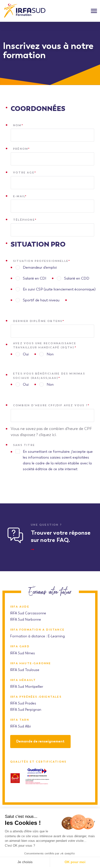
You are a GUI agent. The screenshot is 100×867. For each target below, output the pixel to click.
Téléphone (25, 219)
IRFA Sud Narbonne (25, 619)
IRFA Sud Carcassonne (28, 613)
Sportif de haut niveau (41, 300)
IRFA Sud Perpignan (25, 710)
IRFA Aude (19, 606)
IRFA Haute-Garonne (30, 663)
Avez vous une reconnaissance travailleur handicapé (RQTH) (44, 345)
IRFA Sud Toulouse (24, 670)
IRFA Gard (20, 646)
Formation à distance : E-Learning (37, 636)
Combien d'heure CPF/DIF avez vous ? (51, 405)
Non (50, 354)
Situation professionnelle (41, 261)
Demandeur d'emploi (40, 267)
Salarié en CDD (76, 278)
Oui (26, 354)
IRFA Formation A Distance (37, 629)
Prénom (21, 148)
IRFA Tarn (19, 719)
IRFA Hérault (23, 680)
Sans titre (24, 445)
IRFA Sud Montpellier (26, 687)
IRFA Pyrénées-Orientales (36, 696)
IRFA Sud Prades (23, 703)
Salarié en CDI (34, 278)
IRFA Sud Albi (20, 726)
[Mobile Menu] (94, 11)
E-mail (20, 196)
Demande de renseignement (40, 741)
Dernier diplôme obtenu (39, 321)
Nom (18, 125)
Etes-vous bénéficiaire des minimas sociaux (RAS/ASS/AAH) (49, 376)
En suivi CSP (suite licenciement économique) (59, 289)
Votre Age (24, 172)
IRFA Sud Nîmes (22, 653)
